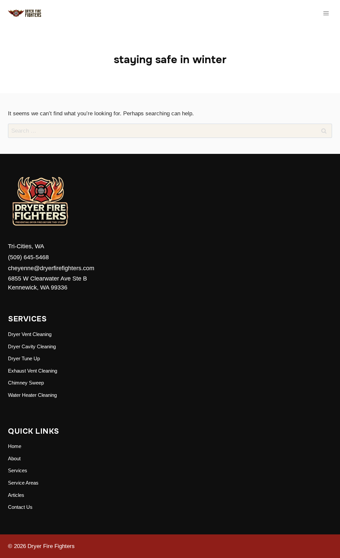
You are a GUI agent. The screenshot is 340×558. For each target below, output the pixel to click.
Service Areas (23, 483)
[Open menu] (326, 13)
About (14, 458)
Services (17, 470)
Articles (16, 495)
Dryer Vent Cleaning (29, 334)
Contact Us (20, 507)
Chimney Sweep (26, 383)
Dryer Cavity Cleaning (32, 346)
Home (14, 446)
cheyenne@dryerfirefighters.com (51, 268)
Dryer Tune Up (24, 358)
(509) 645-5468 (28, 257)
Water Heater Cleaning (32, 395)
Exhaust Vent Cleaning (32, 371)
